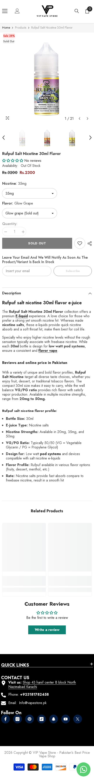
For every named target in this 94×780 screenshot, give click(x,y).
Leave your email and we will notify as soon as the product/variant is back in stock (45, 259)
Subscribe (73, 271)
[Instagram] (17, 719)
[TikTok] (41, 719)
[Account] (17, 11)
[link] (79, 243)
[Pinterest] (29, 719)
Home (6, 27)
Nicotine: (14, 183)
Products (20, 27)
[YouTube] (65, 719)
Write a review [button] (47, 629)
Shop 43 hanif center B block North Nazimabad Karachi (42, 684)
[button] (79, 118)
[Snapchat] (53, 719)
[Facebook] (5, 719)
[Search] (76, 11)
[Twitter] (77, 719)
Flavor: (17, 203)
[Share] (88, 243)
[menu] (4, 11)
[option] (47, 78)
